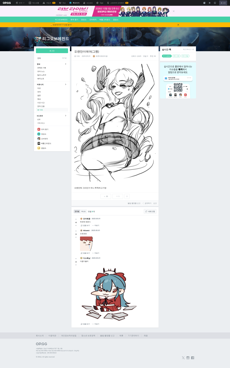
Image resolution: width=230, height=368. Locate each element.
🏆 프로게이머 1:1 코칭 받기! (61, 25)
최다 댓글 (185, 56)
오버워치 (93, 19)
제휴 (121, 335)
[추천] (76, 219)
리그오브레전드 (61, 19)
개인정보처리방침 (68, 335)
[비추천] (76, 225)
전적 (20, 3)
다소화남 (86, 258)
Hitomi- (86, 230)
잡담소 (115, 19)
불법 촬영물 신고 (107, 335)
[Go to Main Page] (7, 3)
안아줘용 (86, 218)
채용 (146, 335)
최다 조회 (176, 56)
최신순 (83, 211)
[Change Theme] (209, 2)
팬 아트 (77, 56)
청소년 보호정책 (88, 335)
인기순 (77, 211)
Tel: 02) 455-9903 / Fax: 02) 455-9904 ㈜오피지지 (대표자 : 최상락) (57, 351)
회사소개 (40, 335)
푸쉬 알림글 (167, 56)
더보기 (97, 225)
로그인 (223, 3)
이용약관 (52, 335)
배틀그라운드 (104, 19)
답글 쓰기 (86, 225)
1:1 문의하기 (133, 335)
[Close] (173, 11)
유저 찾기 (74, 19)
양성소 (83, 19)
